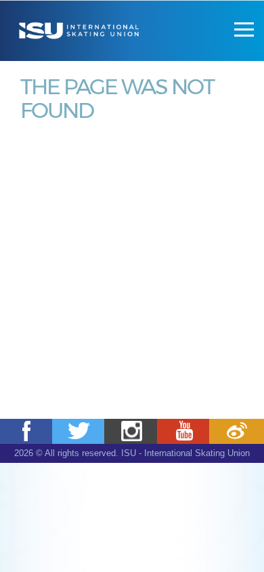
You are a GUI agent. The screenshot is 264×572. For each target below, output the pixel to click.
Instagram (131, 431)
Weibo (236, 431)
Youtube (184, 431)
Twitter (79, 431)
